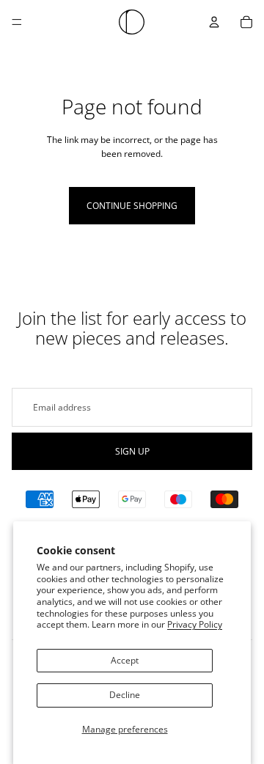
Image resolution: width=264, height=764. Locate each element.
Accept (125, 660)
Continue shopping (132, 205)
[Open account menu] (214, 22)
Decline (124, 694)
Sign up (132, 451)
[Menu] (17, 22)
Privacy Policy (194, 624)
